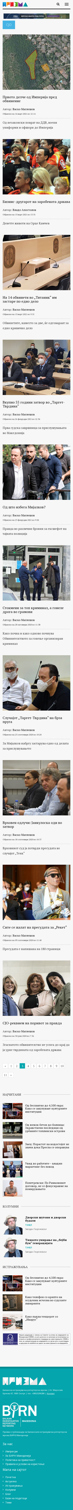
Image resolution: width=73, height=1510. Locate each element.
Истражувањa (14, 1485)
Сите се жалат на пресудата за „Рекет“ (35, 927)
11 (5, 1075)
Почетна (10, 1477)
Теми (8, 1502)
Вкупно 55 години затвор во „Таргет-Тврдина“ (34, 404)
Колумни (10, 1489)
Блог (8, 1494)
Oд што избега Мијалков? (24, 507)
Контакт (51, 1393)
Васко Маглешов (24, 109)
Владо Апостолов (24, 210)
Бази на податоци (16, 1498)
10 (62, 1066)
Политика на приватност (20, 1460)
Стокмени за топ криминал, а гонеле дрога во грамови (33, 609)
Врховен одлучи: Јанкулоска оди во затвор (32, 824)
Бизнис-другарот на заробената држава (36, 201)
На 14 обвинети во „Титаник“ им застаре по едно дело (30, 299)
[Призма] (16, 2)
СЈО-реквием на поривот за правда (32, 1023)
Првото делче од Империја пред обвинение (30, 99)
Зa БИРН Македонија (18, 1455)
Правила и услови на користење (24, 1464)
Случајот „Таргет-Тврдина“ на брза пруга (32, 719)
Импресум (11, 1451)
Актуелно (11, 1481)
